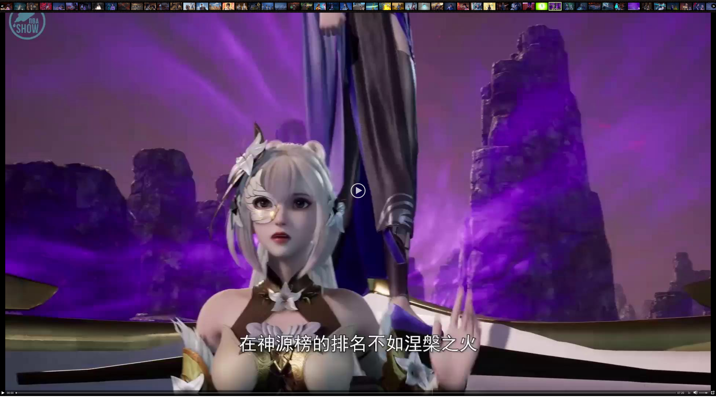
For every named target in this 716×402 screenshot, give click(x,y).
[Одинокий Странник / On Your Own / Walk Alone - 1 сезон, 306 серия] (215, 6)
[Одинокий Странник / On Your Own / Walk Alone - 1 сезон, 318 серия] (372, 6)
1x (689, 392)
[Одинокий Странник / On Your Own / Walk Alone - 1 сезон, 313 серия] (306, 6)
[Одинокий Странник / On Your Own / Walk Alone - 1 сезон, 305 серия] (202, 6)
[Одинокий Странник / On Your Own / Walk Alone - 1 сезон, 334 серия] (581, 6)
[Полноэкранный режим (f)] (712, 392)
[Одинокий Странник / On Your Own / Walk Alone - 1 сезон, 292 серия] (32, 6)
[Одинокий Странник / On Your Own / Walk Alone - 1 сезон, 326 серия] (476, 6)
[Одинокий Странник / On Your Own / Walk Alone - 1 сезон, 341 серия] (672, 6)
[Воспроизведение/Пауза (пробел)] (3, 392)
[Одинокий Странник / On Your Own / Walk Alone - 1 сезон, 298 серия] (110, 6)
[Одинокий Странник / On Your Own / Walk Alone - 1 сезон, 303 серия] (176, 6)
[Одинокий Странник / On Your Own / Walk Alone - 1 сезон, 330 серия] (528, 6)
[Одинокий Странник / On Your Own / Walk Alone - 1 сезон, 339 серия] (646, 6)
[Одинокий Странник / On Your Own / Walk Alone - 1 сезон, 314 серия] (319, 6)
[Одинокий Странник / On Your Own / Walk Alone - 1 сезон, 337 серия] (620, 6)
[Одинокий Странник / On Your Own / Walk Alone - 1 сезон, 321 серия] (411, 6)
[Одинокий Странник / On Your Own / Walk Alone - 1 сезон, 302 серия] (163, 6)
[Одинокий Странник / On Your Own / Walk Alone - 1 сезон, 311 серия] (280, 6)
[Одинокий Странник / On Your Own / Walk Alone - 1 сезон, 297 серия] (97, 6)
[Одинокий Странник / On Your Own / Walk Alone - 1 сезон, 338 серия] (633, 6)
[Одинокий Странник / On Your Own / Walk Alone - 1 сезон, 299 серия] (124, 6)
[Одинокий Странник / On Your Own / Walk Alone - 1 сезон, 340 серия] (659, 6)
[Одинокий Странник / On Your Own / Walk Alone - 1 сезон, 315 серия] (332, 6)
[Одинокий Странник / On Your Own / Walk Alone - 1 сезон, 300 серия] (137, 6)
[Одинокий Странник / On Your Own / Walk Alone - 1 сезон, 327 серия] (489, 6)
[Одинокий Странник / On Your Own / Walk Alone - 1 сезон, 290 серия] (6, 6)
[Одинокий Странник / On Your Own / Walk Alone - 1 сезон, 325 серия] (463, 6)
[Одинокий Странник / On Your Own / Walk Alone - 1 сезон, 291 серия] (19, 6)
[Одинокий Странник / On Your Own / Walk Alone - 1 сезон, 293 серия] (45, 6)
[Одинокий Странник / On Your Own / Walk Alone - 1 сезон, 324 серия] (450, 6)
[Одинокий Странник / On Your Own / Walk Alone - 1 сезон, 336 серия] (607, 6)
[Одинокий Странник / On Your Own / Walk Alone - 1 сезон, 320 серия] (398, 6)
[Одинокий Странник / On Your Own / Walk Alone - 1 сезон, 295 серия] (71, 6)
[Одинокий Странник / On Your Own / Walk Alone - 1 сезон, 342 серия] (686, 6)
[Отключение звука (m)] (695, 392)
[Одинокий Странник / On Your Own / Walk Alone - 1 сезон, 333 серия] (568, 6)
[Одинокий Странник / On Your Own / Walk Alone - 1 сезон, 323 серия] (437, 6)
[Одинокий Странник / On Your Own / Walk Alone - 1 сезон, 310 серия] (267, 6)
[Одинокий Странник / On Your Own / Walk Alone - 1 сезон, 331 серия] (541, 6)
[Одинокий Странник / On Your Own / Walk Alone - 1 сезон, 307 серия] (228, 6)
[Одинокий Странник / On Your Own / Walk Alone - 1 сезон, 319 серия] (385, 6)
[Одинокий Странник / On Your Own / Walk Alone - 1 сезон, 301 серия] (150, 6)
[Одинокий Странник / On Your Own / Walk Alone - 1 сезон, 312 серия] (293, 6)
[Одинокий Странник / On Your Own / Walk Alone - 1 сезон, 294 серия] (58, 6)
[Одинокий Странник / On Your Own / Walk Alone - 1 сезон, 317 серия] (358, 6)
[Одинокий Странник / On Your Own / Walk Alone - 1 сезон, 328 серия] (502, 6)
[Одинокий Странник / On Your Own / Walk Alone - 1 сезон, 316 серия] (345, 6)
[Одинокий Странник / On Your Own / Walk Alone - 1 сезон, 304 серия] (189, 6)
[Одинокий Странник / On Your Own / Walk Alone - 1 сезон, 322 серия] (424, 6)
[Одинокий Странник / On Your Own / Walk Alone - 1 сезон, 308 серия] (241, 6)
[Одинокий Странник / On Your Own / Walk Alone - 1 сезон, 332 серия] (555, 6)
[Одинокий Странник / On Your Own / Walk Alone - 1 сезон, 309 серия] (254, 6)
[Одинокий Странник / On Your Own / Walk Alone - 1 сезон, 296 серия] (84, 6)
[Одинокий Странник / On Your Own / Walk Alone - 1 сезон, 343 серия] (699, 6)
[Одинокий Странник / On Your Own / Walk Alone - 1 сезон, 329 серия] (515, 6)
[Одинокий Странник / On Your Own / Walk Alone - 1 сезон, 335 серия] (594, 6)
